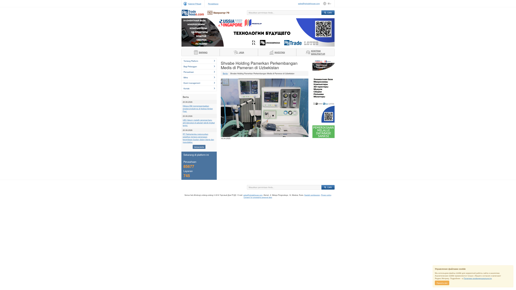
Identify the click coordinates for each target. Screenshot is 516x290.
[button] (192, 32)
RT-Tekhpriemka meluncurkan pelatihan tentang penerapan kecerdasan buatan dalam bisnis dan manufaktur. (198, 138)
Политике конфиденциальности (478, 278)
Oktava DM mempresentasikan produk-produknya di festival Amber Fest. (198, 109)
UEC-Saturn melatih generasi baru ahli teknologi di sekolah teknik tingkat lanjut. (199, 123)
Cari (329, 12)
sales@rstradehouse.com (309, 3)
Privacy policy (326, 195)
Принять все (442, 283)
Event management (192, 83)
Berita (225, 73)
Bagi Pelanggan (190, 66)
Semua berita (199, 147)
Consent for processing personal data (258, 197)
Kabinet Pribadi (194, 3)
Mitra (186, 77)
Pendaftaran (213, 3)
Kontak (186, 88)
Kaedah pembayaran (312, 195)
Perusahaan (189, 72)
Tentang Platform (191, 61)
